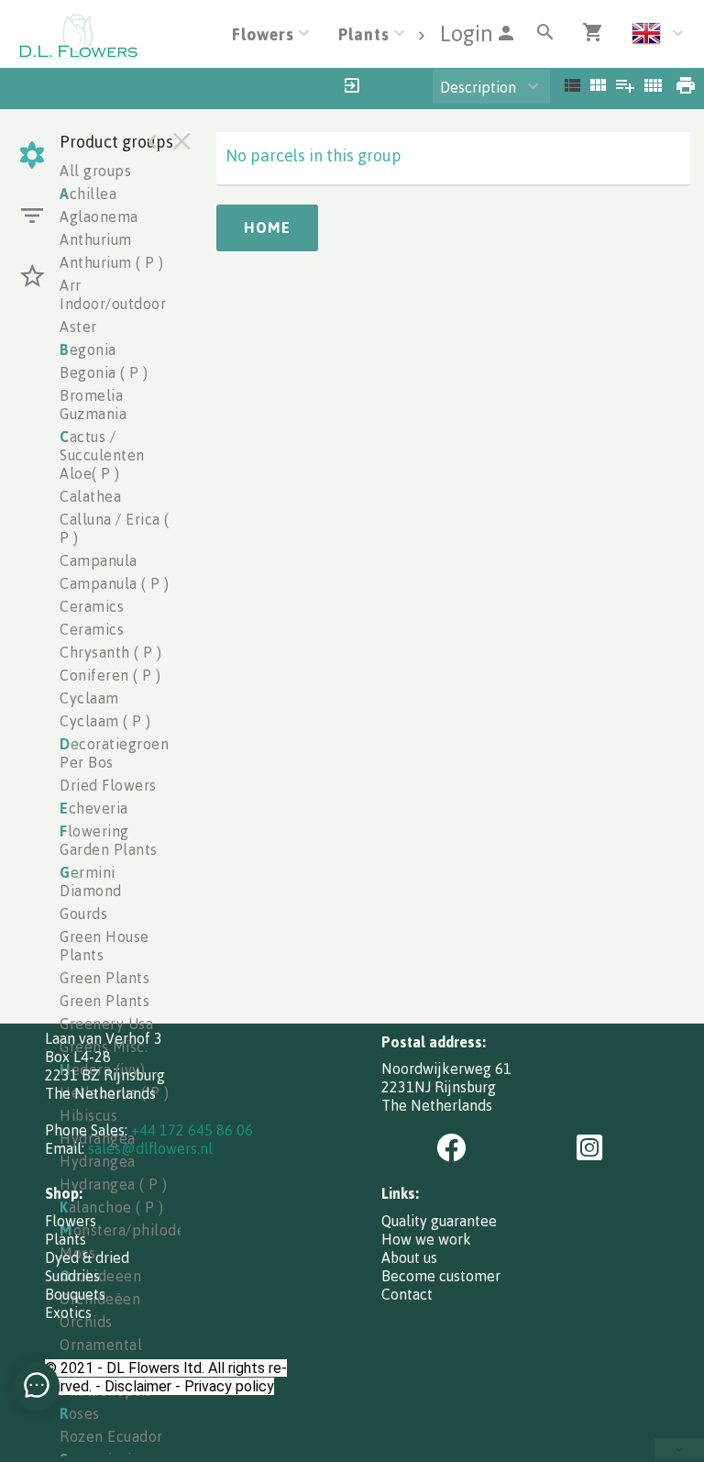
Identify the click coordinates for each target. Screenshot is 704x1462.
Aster (78, 326)
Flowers (70, 1221)
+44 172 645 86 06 (192, 1130)
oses (80, 1413)
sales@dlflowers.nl (150, 1148)
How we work (426, 1239)
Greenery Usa (106, 1023)
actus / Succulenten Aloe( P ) (102, 454)
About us (409, 1257)
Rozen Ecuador (111, 1436)
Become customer (440, 1276)
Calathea (90, 496)
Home (267, 227)
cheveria (94, 808)
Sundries (72, 1276)
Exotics (68, 1312)
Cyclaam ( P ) (105, 721)
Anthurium (96, 239)
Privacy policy (229, 1386)
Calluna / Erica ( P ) (115, 528)
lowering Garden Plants (109, 840)
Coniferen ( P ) (110, 675)
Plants (65, 1239)
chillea (88, 193)
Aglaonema (99, 216)
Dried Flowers (108, 785)
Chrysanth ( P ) (111, 652)
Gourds (83, 913)
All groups (95, 170)
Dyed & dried (87, 1257)
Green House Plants (104, 945)
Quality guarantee (439, 1221)
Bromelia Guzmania (93, 404)
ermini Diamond (91, 881)
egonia (88, 349)
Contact (407, 1294)
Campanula (99, 560)
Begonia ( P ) (104, 372)
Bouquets (75, 1294)
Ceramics (92, 606)
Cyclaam (89, 698)
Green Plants (104, 978)
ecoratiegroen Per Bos (114, 753)
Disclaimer (137, 1386)
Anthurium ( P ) (112, 262)
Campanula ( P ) (115, 583)
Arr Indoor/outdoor (113, 294)
